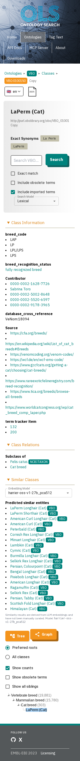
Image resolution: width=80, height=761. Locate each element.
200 (13, 432)
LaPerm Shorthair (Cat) (33, 513)
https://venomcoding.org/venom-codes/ (42, 354)
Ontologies (13, 73)
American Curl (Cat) (30, 524)
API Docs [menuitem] (14, 47)
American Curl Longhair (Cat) (37, 518)
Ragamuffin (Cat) (28, 587)
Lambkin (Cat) (26, 545)
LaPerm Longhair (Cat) (32, 508)
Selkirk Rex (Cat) (28, 593)
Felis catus (19, 461)
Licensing (48, 753)
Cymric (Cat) (24, 550)
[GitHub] (13, 739)
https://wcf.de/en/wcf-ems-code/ (37, 359)
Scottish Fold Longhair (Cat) (37, 603)
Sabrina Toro (20, 289)
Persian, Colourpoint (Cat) (35, 566)
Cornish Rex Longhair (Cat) (36, 534)
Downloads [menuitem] (16, 58)
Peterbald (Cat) (27, 529)
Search (56, 159)
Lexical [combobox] (23, 201)
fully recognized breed (23, 269)
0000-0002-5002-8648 (30, 294)
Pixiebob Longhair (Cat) (33, 577)
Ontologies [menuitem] (33, 37)
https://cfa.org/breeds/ (28, 333)
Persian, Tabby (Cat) (31, 598)
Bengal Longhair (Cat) (32, 571)
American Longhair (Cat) (34, 582)
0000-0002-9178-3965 (30, 305)
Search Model (25, 196)
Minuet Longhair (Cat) (32, 540)
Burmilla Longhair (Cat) (33, 555)
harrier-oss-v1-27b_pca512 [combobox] (30, 493)
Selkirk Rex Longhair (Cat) (35, 561)
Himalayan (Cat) (27, 608)
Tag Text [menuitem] (56, 37)
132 (13, 427)
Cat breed (18, 467)
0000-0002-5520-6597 (30, 299)
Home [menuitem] (12, 37)
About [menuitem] (60, 47)
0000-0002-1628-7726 (30, 283)
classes (48, 73)
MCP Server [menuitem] (38, 47)
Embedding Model (19, 488)
